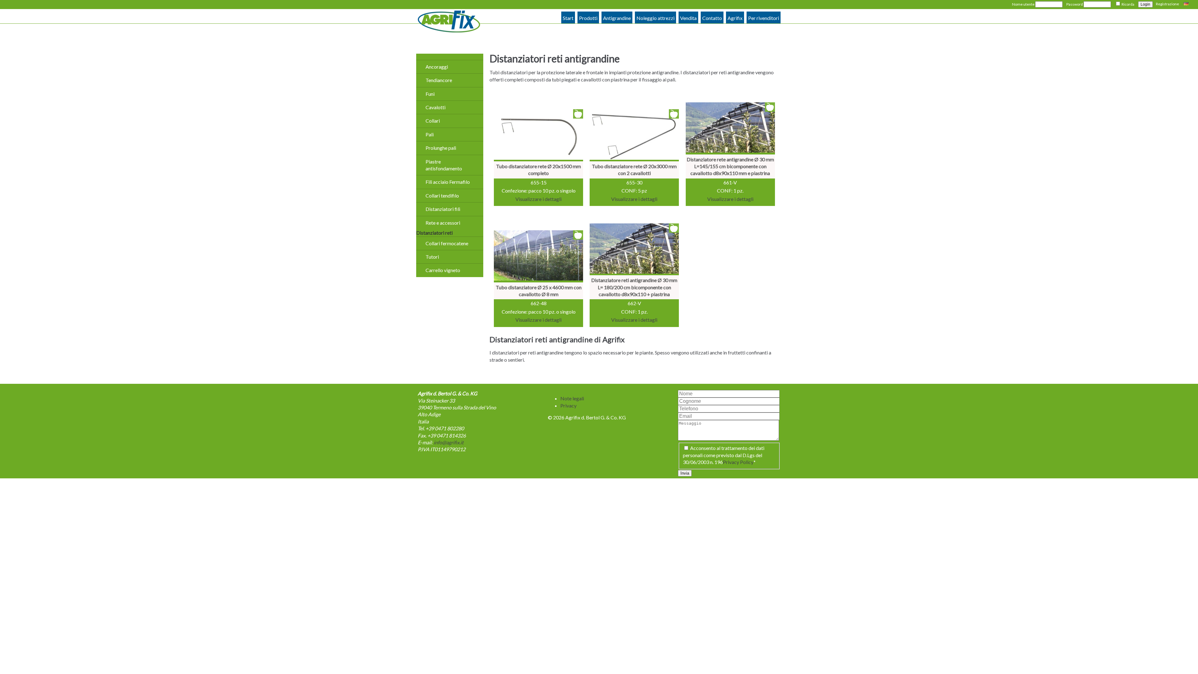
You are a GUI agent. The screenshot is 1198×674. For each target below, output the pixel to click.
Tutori (432, 257)
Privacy (568, 405)
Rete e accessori (443, 223)
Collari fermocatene (447, 243)
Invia (684, 473)
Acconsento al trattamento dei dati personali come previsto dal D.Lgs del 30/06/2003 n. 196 (723, 455)
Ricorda (1128, 4)
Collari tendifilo (442, 195)
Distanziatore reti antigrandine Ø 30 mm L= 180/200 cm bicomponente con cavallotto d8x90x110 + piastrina (634, 287)
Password (1074, 4)
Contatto (712, 18)
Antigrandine (617, 18)
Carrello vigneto (443, 270)
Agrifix (735, 18)
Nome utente (1023, 4)
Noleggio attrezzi (655, 18)
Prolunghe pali (441, 148)
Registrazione (1167, 4)
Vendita (688, 18)
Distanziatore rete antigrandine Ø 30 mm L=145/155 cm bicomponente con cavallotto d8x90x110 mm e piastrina (730, 166)
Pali (430, 134)
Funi (430, 94)
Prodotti (588, 18)
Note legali (572, 398)
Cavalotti (436, 107)
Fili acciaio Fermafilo (448, 182)
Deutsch (1187, 4)
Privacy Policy (738, 462)
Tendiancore (439, 80)
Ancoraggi (437, 67)
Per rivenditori (763, 18)
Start (568, 18)
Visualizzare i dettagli (538, 199)
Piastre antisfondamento (444, 165)
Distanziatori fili (443, 209)
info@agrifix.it (449, 442)
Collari (433, 121)
